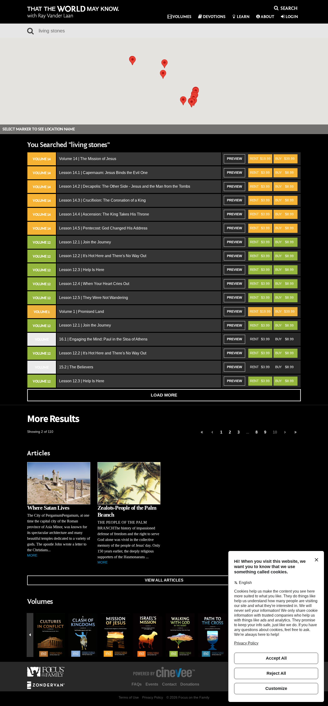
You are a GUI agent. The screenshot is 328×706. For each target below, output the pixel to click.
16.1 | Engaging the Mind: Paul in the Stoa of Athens (103, 339)
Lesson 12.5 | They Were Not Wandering (93, 298)
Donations (189, 684)
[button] (132, 60)
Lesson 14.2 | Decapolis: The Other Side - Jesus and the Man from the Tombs (124, 186)
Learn (243, 16)
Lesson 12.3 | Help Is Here (81, 270)
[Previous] (201, 432)
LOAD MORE (164, 395)
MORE (32, 555)
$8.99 (284, 172)
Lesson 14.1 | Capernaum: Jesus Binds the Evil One (103, 173)
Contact (169, 684)
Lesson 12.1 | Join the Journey (85, 242)
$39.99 (285, 159)
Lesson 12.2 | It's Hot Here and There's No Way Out (102, 256)
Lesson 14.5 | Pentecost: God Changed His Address (103, 228)
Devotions (214, 16)
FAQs (137, 684)
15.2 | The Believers (76, 367)
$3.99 (260, 172)
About (267, 16)
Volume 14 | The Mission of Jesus (87, 159)
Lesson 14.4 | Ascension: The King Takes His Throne (104, 214)
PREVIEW (234, 159)
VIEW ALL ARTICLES (164, 580)
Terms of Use (129, 697)
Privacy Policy (152, 697)
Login (291, 16)
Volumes (181, 16)
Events (152, 684)
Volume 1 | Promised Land (81, 312)
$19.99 (260, 159)
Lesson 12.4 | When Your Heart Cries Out (94, 284)
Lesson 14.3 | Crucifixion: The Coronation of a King (102, 200)
